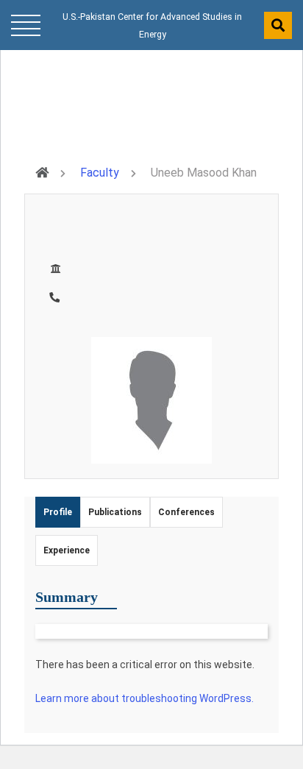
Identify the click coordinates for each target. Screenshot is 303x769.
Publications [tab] (115, 512)
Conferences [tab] (186, 512)
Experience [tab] (66, 550)
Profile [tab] (57, 512)
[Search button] (278, 25)
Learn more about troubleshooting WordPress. (144, 698)
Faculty (99, 173)
